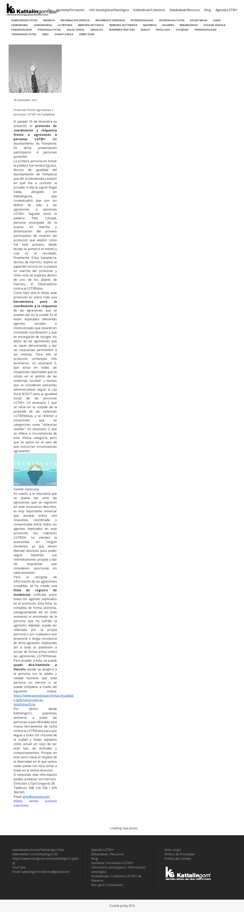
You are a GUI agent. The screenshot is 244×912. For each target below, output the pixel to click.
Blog (94, 858)
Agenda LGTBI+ (102, 850)
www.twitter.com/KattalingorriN (35, 854)
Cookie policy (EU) (122, 906)
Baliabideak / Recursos (107, 854)
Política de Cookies (178, 858)
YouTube (19, 867)
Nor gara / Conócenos (107, 885)
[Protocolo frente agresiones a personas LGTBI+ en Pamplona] (35, 69)
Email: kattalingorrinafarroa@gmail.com (40, 872)
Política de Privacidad (179, 854)
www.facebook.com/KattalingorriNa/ (38, 850)
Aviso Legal (173, 850)
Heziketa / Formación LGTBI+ (112, 863)
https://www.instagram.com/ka (34, 858)
